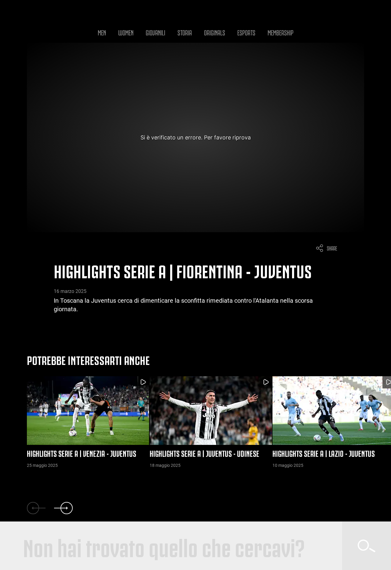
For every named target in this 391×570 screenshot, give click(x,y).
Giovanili (155, 31)
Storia (184, 31)
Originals (214, 31)
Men (102, 31)
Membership (281, 31)
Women (125, 31)
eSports (246, 31)
